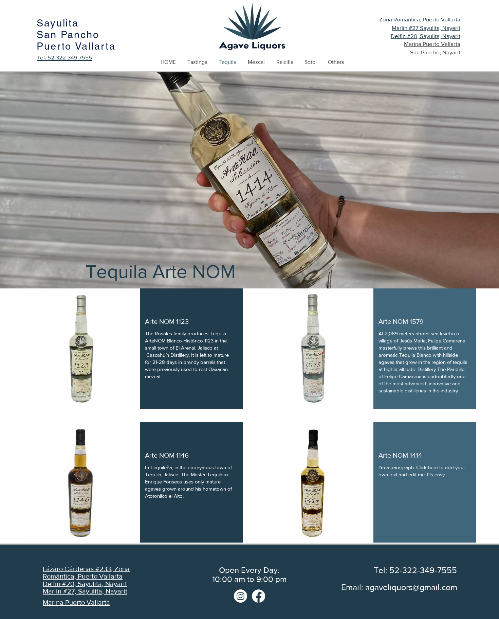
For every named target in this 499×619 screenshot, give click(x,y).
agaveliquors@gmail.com (411, 587)
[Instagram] (240, 596)
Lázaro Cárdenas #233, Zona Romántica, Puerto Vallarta (86, 572)
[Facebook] (258, 596)
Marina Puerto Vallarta (76, 602)
